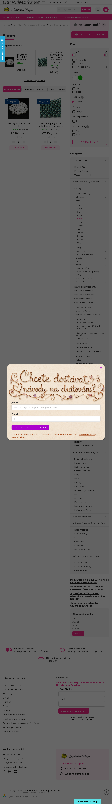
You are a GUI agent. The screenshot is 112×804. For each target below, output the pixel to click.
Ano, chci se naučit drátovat (30, 427)
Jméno (15, 402)
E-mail (15, 414)
